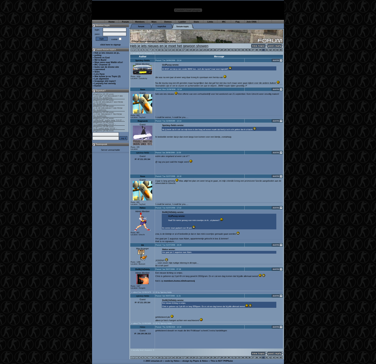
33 (239, 50)
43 (274, 50)
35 (246, 50)
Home (111, 22)
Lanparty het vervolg (105, 83)
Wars (153, 22)
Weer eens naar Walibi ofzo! (108, 62)
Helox (143, 208)
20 (194, 50)
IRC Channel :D (102, 64)
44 (277, 50)
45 (281, 50)
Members (140, 22)
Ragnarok (143, 121)
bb (142, 245)
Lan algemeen (101, 78)
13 (169, 50)
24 (208, 50)
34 (242, 50)
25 (211, 50)
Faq (238, 22)
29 (225, 50)
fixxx (142, 89)
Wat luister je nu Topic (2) (107, 76)
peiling (97, 55)
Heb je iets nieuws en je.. (107, 53)
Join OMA (251, 22)
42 (270, 50)
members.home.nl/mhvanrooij (179, 281)
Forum (125, 22)
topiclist (162, 26)
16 (180, 50)
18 (187, 50)
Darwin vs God (102, 57)
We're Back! (100, 60)
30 (229, 50)
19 (190, 50)
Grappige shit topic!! (105, 81)
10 (159, 50)
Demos (168, 22)
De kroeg (171, 41)
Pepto (196, 361)
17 (183, 50)
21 (197, 50)
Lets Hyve (99, 74)
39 (260, 50)
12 (166, 50)
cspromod (99, 69)
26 (215, 50)
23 (204, 50)
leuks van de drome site (106, 67)
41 (267, 50)
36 (249, 50)
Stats (196, 22)
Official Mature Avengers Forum (147, 41)
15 (176, 50)
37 (253, 50)
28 (222, 50)
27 (218, 50)
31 (232, 50)
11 (163, 50)
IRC (224, 22)
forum (141, 26)
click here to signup (110, 44)
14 (173, 50)
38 (256, 50)
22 (201, 50)
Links (210, 22)
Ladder (182, 22)
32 (235, 50)
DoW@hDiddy (142, 269)
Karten (97, 86)
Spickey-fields (142, 60)
